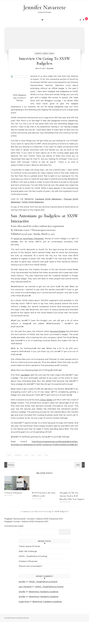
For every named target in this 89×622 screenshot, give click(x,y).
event (26, 455)
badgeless (18, 455)
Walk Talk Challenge (28, 551)
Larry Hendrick (25, 587)
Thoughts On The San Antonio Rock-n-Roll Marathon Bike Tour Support (72, 496)
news (45, 53)
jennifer (51, 68)
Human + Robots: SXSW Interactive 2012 (30, 521)
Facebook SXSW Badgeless (48, 199)
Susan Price (24, 602)
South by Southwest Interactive (29, 239)
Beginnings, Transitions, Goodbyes (43, 592)
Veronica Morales (57, 331)
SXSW (51, 53)
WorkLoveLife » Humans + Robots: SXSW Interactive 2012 (38, 519)
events (38, 53)
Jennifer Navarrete (44, 7)
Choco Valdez (46, 400)
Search (65, 532)
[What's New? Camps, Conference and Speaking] (80, 465)
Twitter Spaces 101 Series (29, 546)
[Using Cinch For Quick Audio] (9, 465)
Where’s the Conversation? (30, 566)
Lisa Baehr (25, 375)
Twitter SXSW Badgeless (33, 202)
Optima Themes (23, 618)
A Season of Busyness (13, 493)
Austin (9, 455)
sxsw (33, 455)
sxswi (39, 455)
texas (46, 455)
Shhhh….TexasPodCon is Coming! (33, 556)
